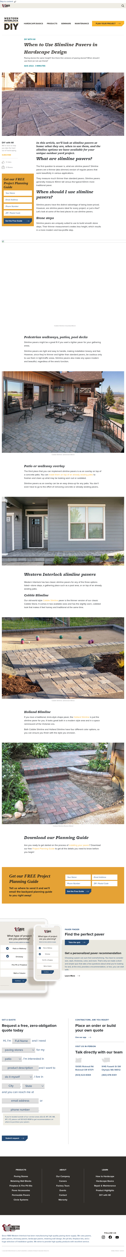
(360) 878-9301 (109, 1075)
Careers (63, 1181)
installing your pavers (79, 845)
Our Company (63, 1176)
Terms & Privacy (115, 1250)
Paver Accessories (21, 1190)
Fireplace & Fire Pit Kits (20, 1185)
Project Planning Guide (43, 848)
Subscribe (6, 155)
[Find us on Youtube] (117, 1237)
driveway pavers (20, 1238)
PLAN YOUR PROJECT (106, 23)
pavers (88, 1236)
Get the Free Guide (13, 221)
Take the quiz (74, 942)
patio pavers (7, 1238)
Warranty (62, 1199)
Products (52, 23)
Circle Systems (21, 1199)
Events (63, 1190)
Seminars (66, 23)
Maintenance (82, 23)
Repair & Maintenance (105, 1185)
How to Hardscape (105, 1176)
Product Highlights (105, 1190)
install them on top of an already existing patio (71, 474)
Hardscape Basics (33, 23)
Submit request (12, 1138)
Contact (63, 1195)
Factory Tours (63, 1185)
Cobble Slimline (50, 600)
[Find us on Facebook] (110, 1237)
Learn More (70, 976)
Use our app (80, 1037)
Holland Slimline (81, 717)
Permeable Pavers (21, 1195)
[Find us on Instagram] (103, 1237)
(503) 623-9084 (83, 1075)
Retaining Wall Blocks (20, 1181)
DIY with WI (105, 1195)
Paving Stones (21, 1176)
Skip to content (7, 1)
